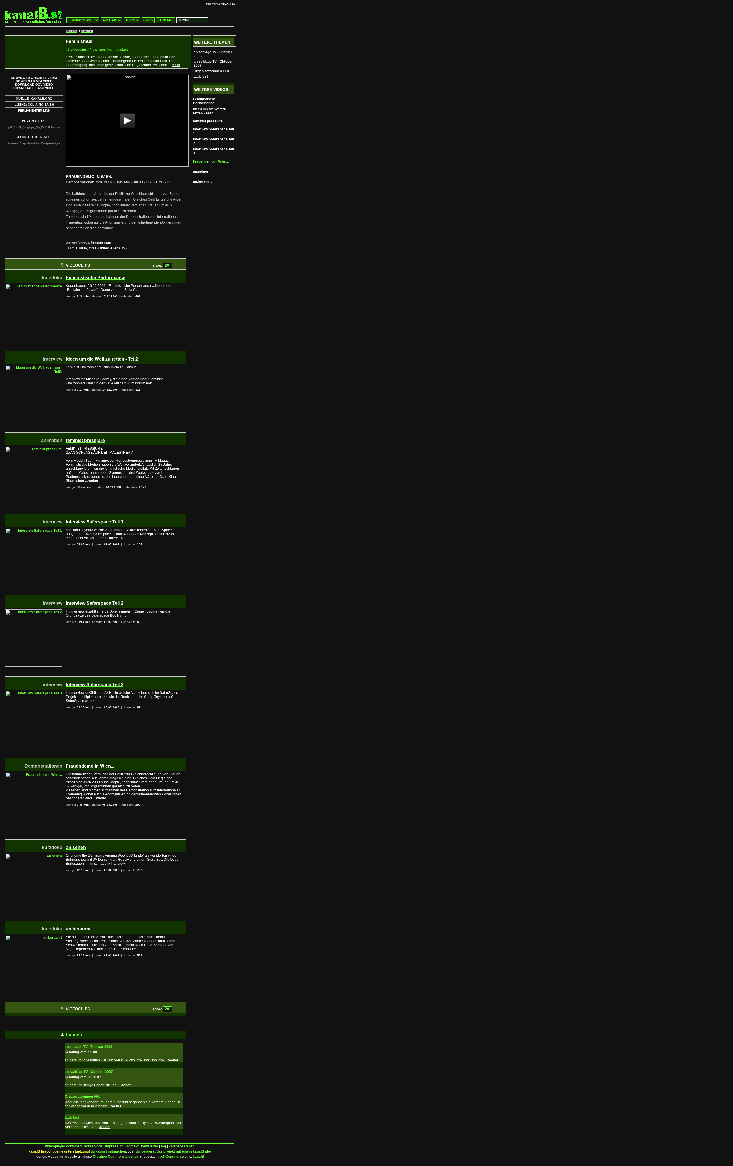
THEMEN (132, 20)
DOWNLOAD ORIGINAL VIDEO (34, 77)
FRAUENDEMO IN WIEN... (90, 176)
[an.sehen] (33, 856)
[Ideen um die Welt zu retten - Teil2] (33, 367)
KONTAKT (165, 20)
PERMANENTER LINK (34, 110)
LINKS (148, 20)
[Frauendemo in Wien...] (33, 774)
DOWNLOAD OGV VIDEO (34, 84)
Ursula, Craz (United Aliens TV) (101, 248)
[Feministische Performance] (33, 286)
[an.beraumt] (33, 937)
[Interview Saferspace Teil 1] (33, 530)
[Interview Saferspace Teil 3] (33, 693)
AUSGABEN (112, 20)
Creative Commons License (115, 1157)
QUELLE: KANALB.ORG (34, 98)
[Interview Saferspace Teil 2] (33, 611)
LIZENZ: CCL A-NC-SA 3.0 (34, 104)
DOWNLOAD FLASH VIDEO (34, 88)
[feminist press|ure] (33, 449)
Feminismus (101, 242)
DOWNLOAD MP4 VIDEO (34, 81)
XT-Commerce (172, 1157)
